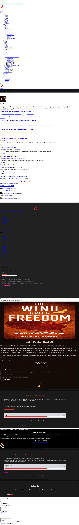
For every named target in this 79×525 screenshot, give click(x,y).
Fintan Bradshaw (18, 114)
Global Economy (10, 61)
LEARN (4, 54)
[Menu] (0, 12)
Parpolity (9, 36)
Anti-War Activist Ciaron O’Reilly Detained (13, 138)
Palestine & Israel (8, 47)
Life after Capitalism (11, 38)
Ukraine (6, 50)
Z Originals (7, 23)
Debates (6, 20)
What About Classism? (7, 165)
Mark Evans (4, 167)
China (6, 45)
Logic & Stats (9, 64)
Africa (6, 41)
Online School (7, 56)
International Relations (9, 29)
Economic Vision (10, 60)
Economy (7, 27)
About (1, 254)
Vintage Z (7, 71)
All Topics (7, 39)
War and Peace (17, 149)
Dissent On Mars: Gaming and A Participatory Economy (17, 129)
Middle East (7, 49)
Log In (2, 510)
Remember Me (4, 511)
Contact (6, 81)
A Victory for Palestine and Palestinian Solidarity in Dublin (18, 120)
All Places (7, 52)
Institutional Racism (11, 62)
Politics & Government (9, 31)
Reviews (6, 22)
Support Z (7, 80)
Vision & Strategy (8, 34)
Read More (2, 118)
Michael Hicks (4, 131)
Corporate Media (8, 30)
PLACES (4, 40)
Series (6, 19)
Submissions (7, 79)
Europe (6, 46)
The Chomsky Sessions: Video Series (12, 65)
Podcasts (6, 17)
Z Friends (7, 76)
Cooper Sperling (11, 158)
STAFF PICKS (5, 73)
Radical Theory (10, 58)
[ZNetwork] (2, 7)
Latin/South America (9, 48)
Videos (6, 16)
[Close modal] (0, 501)
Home (1, 89)
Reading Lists (7, 67)
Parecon (8, 37)
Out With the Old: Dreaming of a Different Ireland (15, 111)
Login (9, 516)
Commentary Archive (9, 70)
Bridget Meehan (5, 114)
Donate (1, 8)
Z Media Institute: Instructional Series (12, 57)
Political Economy (10, 59)
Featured (6, 18)
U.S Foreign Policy (10, 63)
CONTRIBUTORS (6, 53)
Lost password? (3, 512)
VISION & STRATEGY (7, 72)
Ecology (6, 26)
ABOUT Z (5, 74)
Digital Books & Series (9, 66)
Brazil (6, 43)
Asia (6, 42)
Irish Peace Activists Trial (8, 147)
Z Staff (6, 75)
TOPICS (4, 24)
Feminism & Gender (9, 28)
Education (23, 158)
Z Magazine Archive (9, 69)
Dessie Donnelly (11, 114)
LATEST (4, 14)
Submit (13, 298)
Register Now (8, 505)
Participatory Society (11, 35)
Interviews (7, 21)
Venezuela (7, 51)
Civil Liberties (16, 140)
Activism (6, 25)
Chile (6, 44)
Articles (6, 15)
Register (17, 521)
